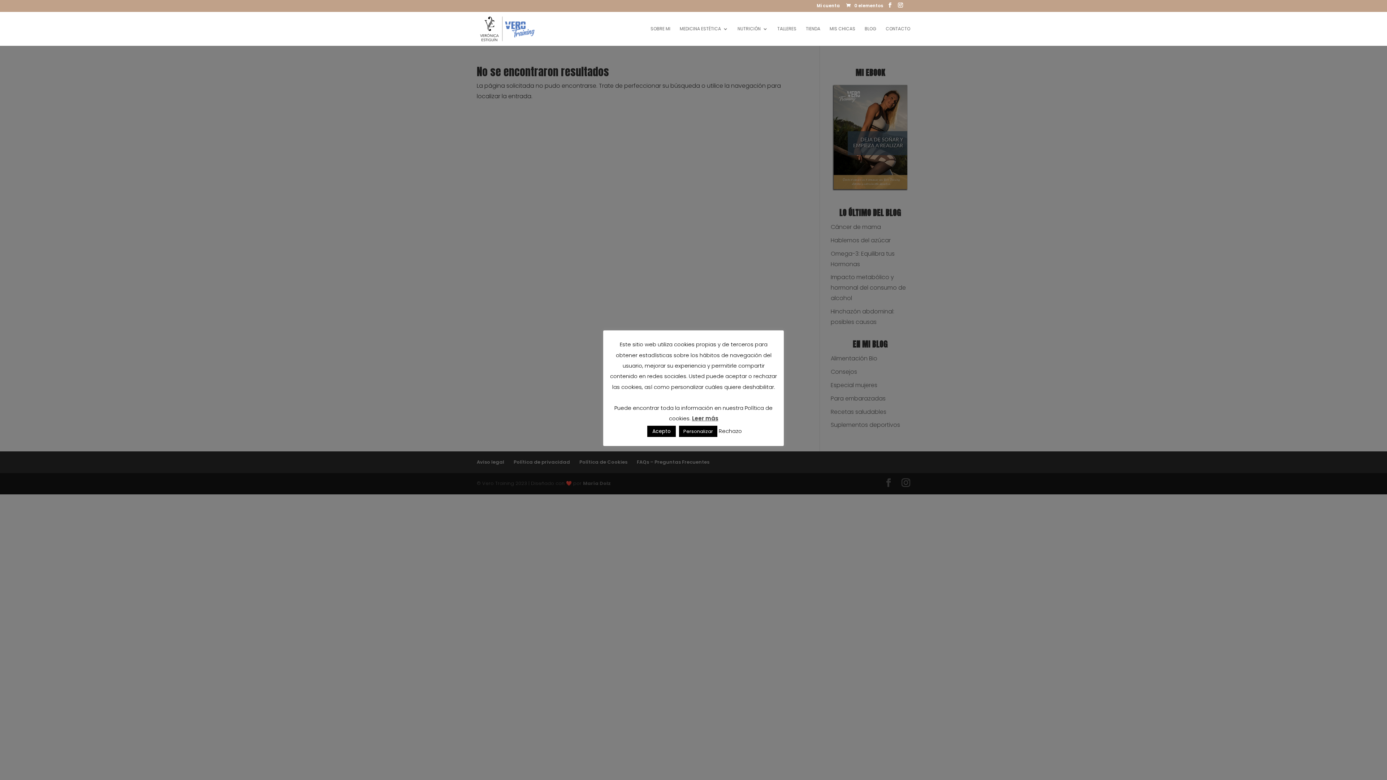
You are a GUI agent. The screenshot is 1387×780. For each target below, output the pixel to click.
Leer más (705, 418)
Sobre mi (660, 29)
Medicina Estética (700, 29)
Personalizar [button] (698, 431)
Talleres (786, 29)
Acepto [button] (661, 431)
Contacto (898, 29)
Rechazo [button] (730, 431)
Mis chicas (842, 29)
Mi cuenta (828, 6)
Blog (870, 29)
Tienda (813, 29)
